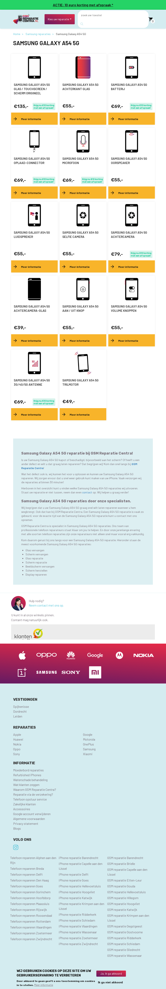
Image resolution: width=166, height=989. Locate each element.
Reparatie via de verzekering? (33, 794)
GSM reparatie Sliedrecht (123, 950)
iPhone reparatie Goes (74, 880)
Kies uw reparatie (58, 19)
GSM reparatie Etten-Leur (124, 880)
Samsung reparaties (38, 34)
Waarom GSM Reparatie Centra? (34, 789)
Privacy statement (25, 823)
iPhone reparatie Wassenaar (78, 932)
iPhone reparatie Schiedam (77, 920)
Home (16, 34)
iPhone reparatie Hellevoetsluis (80, 886)
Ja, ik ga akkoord (111, 973)
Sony (16, 754)
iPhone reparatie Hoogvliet (77, 892)
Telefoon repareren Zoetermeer (31, 933)
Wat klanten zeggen (26, 785)
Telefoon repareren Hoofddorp (30, 898)
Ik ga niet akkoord (110, 982)
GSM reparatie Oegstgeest (124, 926)
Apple (17, 734)
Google (87, 734)
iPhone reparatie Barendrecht (78, 858)
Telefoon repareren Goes (26, 886)
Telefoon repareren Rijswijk (28, 909)
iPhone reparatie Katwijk (75, 898)
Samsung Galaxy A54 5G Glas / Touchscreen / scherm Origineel (32, 89)
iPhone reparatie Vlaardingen (78, 926)
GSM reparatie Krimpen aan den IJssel (128, 917)
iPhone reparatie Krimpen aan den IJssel (81, 906)
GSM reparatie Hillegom (122, 898)
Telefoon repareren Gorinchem (30, 892)
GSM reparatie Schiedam (123, 944)
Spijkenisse (21, 706)
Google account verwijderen (32, 814)
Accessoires (21, 809)
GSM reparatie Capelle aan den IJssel (127, 872)
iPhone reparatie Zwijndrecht (78, 944)
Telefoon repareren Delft (26, 874)
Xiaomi (88, 754)
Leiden (17, 716)
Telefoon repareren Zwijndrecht (31, 939)
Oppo (16, 749)
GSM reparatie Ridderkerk (124, 938)
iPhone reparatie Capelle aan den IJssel (80, 866)
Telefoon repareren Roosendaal (31, 915)
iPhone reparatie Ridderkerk (77, 914)
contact (87, 492)
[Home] (27, 19)
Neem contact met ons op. (46, 605)
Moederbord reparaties (28, 770)
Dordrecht (20, 711)
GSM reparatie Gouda (121, 886)
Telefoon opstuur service (30, 799)
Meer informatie (43, 985)
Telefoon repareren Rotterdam (30, 921)
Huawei (18, 739)
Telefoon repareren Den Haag (29, 880)
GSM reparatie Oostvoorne (125, 932)
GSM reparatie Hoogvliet (123, 904)
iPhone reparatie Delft (73, 874)
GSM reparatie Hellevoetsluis (126, 892)
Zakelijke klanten (24, 804)
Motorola (89, 739)
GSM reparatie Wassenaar (124, 955)
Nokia (17, 744)
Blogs (17, 828)
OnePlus (88, 744)
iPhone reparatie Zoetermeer (78, 938)
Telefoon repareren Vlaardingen (31, 927)
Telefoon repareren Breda (27, 868)
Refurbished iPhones (27, 775)
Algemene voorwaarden (29, 819)
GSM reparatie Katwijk (122, 909)
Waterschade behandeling (30, 780)
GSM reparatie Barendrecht (125, 858)
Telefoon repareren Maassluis (29, 904)
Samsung (89, 749)
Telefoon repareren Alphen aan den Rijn (33, 860)
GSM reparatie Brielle (121, 864)
